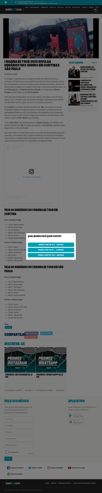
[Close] (73, 236)
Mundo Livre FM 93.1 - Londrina (51, 250)
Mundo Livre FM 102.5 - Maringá (51, 255)
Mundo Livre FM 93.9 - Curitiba (51, 245)
